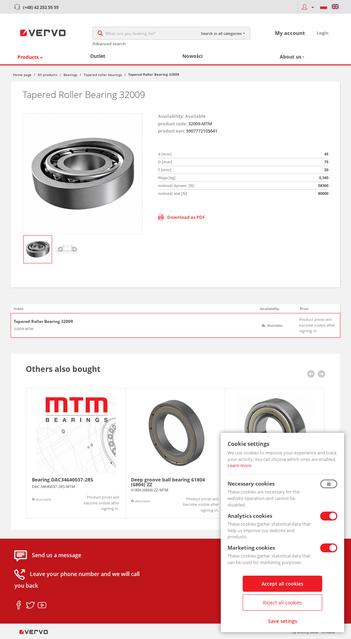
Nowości (192, 56)
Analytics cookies (250, 515)
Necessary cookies (251, 483)
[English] (335, 7)
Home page (22, 74)
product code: (172, 124)
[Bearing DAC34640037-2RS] (76, 453)
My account (290, 32)
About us (290, 56)
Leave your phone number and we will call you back (77, 580)
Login (323, 33)
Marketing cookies (251, 547)
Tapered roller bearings (103, 74)
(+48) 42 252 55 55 (41, 7)
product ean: (171, 131)
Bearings (70, 74)
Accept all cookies (282, 583)
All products (47, 74)
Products (28, 57)
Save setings (282, 621)
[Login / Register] (307, 7)
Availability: (171, 116)
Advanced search (109, 44)
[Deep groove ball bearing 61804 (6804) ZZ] (175, 453)
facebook (18, 605)
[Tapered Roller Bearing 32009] (83, 173)
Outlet (97, 56)
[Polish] (323, 7)
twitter (30, 605)
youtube (42, 605)
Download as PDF (186, 217)
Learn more (239, 465)
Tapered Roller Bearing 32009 (43, 321)
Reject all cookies (282, 602)
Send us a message (56, 555)
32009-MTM (23, 328)
